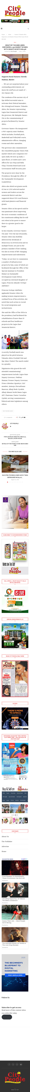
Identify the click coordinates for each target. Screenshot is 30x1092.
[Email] (21, 1064)
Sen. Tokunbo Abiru (8, 411)
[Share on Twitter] (21, 417)
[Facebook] (9, 1064)
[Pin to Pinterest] (22, 417)
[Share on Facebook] (19, 417)
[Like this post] (17, 417)
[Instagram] (17, 1064)
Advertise (5, 846)
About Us (5, 837)
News (9, 34)
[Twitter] (13, 1064)
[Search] (28, 28)
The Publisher (7, 841)
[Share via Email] (24, 417)
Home (3, 34)
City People (13, 51)
